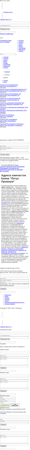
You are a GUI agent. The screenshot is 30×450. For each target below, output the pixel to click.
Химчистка (8, 295)
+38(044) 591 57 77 (6, 19)
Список (5, 80)
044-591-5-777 (5, 203)
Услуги (20, 43)
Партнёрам (22, 48)
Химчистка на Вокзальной (9, 250)
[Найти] (16, 54)
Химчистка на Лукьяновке (15, 248)
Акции (20, 45)
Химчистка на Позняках (17, 253)
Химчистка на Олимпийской (8, 252)
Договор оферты (10, 304)
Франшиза (21, 49)
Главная (21, 40)
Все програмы (4, 171)
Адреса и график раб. (6, 34)
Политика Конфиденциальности (14, 302)
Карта (5, 82)
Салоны (21, 42)
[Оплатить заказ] (1, 36)
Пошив (20, 46)
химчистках (20, 223)
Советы (20, 51)
